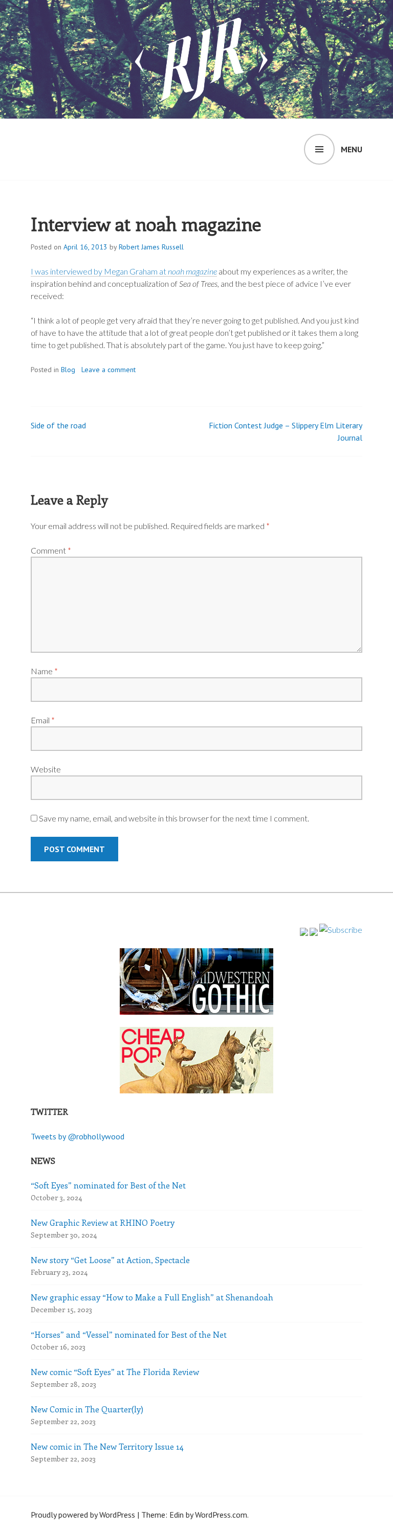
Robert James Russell (151, 246)
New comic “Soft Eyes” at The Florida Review (115, 1371)
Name (44, 671)
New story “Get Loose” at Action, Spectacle (110, 1259)
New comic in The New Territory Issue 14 (107, 1446)
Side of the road (58, 425)
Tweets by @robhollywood (77, 1136)
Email (43, 720)
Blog (68, 369)
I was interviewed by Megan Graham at (124, 271)
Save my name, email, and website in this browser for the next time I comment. (174, 818)
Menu (351, 149)
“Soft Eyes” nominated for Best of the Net (108, 1185)
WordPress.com (221, 1514)
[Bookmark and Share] (340, 929)
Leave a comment (108, 369)
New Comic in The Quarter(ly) (87, 1409)
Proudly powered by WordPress (83, 1514)
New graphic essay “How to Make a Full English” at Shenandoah (152, 1297)
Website (46, 769)
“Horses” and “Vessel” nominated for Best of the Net (129, 1334)
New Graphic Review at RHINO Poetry (102, 1222)
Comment (51, 550)
